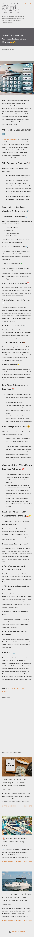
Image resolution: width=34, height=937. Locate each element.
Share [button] (4, 692)
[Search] (26, 3)
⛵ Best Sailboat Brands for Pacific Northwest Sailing (14, 840)
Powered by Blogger (18, 932)
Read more (28, 806)
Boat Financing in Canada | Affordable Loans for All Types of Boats (11, 8)
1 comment (12, 806)
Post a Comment (14, 862)
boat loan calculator (9, 139)
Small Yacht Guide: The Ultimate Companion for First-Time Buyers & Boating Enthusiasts (16, 897)
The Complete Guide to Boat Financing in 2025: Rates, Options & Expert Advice (15, 782)
